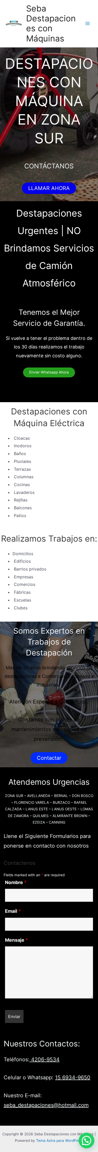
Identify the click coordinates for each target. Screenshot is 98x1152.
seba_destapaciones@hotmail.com (46, 1105)
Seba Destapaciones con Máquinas (51, 23)
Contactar (49, 758)
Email (13, 911)
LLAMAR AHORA (49, 188)
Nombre (16, 882)
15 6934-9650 (72, 1077)
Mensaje (16, 940)
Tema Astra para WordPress (59, 1140)
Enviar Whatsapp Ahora (49, 372)
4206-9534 (45, 1059)
